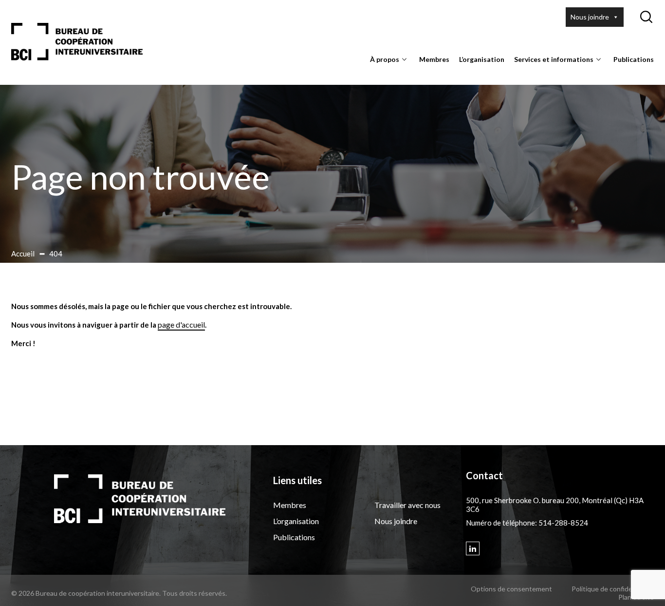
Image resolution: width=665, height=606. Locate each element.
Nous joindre (590, 17)
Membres (434, 59)
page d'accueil (181, 324)
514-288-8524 (563, 522)
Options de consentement (511, 589)
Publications (633, 59)
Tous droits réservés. (194, 593)
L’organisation (481, 59)
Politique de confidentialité (613, 589)
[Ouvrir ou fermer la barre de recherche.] (646, 17)
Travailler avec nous (407, 504)
